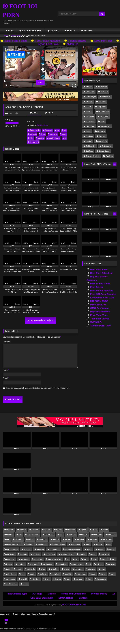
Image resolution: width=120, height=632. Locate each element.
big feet (83, 529)
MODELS (71, 31)
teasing (58, 579)
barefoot (47, 529)
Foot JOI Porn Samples (103, 294)
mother (18, 569)
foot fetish (33, 134)
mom (8, 569)
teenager (79, 579)
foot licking (10, 554)
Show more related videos (40, 320)
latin (94, 559)
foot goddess (54, 549)
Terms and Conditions (73, 593)
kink (76, 559)
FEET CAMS (86, 31)
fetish (88, 544)
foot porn (23, 554)
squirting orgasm (54, 138)
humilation (24, 559)
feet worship (107, 539)
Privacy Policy (99, 593)
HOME (11, 31)
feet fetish (18, 539)
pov (23, 574)
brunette (9, 534)
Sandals (89, 141)
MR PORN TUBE (99, 301)
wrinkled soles (11, 584)
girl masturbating (67, 554)
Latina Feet (90, 126)
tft (65, 138)
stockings (35, 579)
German (89, 111)
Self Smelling (91, 146)
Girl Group (90, 116)
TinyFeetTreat (42, 125)
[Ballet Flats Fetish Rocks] (60, 427)
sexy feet (55, 574)
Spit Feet (89, 151)
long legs (21, 564)
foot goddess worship (73, 549)
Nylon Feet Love (48, 44)
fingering (99, 544)
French (88, 106)
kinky (85, 559)
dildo (61, 534)
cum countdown (33, 534)
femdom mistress (58, 544)
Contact (83, 598)
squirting (41, 138)
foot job (100, 549)
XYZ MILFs (96, 322)
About (34, 113)
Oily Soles (101, 131)
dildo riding (48, 130)
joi (68, 559)
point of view (11, 574)
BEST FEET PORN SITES (17, 37)
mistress (111, 564)
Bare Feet (104, 92)
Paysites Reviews (100, 311)
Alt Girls (89, 87)
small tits (68, 574)
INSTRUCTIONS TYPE (32, 31)
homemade (10, 559)
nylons (66, 569)
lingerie (9, 564)
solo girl (24, 579)
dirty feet (72, 534)
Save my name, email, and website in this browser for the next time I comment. (38, 388)
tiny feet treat (34, 142)
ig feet (43, 134)
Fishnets (89, 101)
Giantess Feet (103, 111)
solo (112, 574)
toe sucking (101, 579)
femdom (29, 544)
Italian (103, 121)
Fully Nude (102, 106)
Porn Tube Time (99, 315)
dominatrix (111, 534)
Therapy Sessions (92, 156)
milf (89, 564)
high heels (105, 554)
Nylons (88, 131)
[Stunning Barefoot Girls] (40, 100)
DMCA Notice (66, 598)
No (6, 623)
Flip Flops (102, 101)
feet (58, 130)
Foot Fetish (96, 287)
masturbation (77, 564)
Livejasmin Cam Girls (102, 297)
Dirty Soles (106, 97)
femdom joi (42, 544)
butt (20, 534)
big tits (94, 529)
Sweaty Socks (35, 130)
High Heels (104, 116)
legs (113, 559)
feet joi (30, 539)
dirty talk (84, 534)
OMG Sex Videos (99, 308)
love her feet (47, 564)
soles (31, 138)
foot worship (50, 554)
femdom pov (75, 544)
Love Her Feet (103, 40)
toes (90, 579)
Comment (7, 342)
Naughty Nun (106, 126)
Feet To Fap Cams (100, 283)
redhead (43, 574)
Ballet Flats (90, 92)
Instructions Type (17, 593)
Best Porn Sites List (101, 273)
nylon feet (54, 569)
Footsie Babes (77, 40)
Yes (6, 620)
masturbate (62, 564)
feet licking (43, 539)
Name (6, 370)
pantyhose (78, 569)
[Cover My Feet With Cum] (99, 75)
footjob (89, 549)
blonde (105, 529)
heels (93, 554)
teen (68, 579)
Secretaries (102, 141)
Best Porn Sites (99, 269)
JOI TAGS (54, 31)
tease (47, 579)
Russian (102, 136)
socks (64, 134)
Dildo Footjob (91, 97)
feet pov (56, 539)
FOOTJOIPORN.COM (74, 604)
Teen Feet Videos (99, 318)
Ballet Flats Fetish (15, 40)
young (25, 584)
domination (97, 534)
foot (65, 130)
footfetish (40, 549)
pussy (32, 574)
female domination (13, 544)
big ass (59, 529)
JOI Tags (37, 593)
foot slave (36, 554)
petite (103, 569)
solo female (10, 579)
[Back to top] (112, 625)
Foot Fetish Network (47, 40)
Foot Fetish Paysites (101, 290)
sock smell (54, 134)
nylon (43, 569)
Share (50, 113)
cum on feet (49, 534)
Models (52, 593)
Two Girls (109, 156)
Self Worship (106, 146)
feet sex (68, 539)
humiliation (38, 559)
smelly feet (81, 574)
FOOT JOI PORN (20, 10)
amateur (22, 529)
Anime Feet (102, 87)
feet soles (93, 539)
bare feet (35, 529)
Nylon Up (72, 44)
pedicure (91, 569)
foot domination (12, 549)
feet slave (80, 539)
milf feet (99, 564)
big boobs (71, 529)
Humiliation (90, 121)
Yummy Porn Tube (100, 325)
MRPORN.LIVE (98, 304)
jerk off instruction (54, 559)
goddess (82, 554)
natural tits (31, 569)
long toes (33, 564)
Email (6, 378)
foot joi (111, 549)
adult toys (9, 529)
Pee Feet (89, 136)
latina (104, 559)
